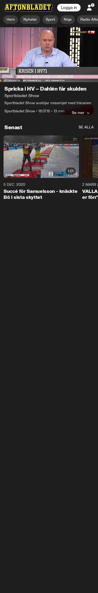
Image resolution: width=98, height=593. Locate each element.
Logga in (69, 7)
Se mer (78, 113)
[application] (49, 54)
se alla (86, 127)
